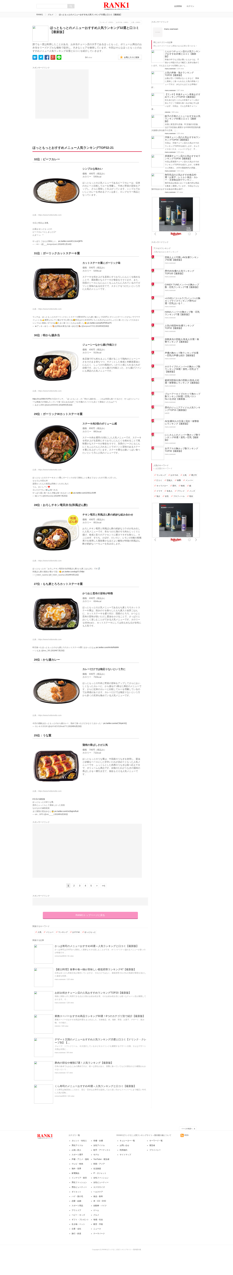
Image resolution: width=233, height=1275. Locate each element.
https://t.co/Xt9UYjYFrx (42, 399)
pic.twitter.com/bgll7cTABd (73, 572)
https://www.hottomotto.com (49, 215)
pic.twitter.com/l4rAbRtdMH (107, 647)
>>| (103, 885)
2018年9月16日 (65, 405)
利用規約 (123, 1150)
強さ (158, 496)
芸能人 (169, 480)
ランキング (63, 932)
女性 (167, 496)
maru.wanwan (60, 979)
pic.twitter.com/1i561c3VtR (84, 493)
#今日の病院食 (38, 799)
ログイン (190, 6)
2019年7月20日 (61, 496)
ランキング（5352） (106, 22)
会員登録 (178, 6)
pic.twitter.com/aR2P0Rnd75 (99, 323)
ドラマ (159, 491)
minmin (57, 1026)
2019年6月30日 (61, 814)
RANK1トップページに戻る (90, 915)
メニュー (50, 932)
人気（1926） (136, 22)
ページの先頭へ (187, 1129)
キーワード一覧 (156, 1141)
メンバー (189, 480)
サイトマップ (125, 1155)
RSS (186, 1135)
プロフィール (179, 496)
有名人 (169, 491)
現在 (191, 496)
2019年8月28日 (102, 326)
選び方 (194, 475)
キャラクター (162, 486)
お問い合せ (124, 1145)
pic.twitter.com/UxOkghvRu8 (66, 811)
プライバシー (155, 1150)
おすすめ (76, 932)
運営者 (152, 1145)
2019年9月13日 (72, 575)
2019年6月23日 (75, 726)
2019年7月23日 (58, 650)
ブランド (181, 491)
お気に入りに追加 (131, 57)
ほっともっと (90, 932)
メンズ (192, 491)
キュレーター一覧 (127, 1141)
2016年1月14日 (64, 244)
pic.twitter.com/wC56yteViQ (115, 723)
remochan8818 (60, 956)
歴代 (174, 486)
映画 (183, 486)
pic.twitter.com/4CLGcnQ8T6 (70, 241)
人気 (39, 932)
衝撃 (179, 480)
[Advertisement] (62, 94)
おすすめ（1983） (122, 22)
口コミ (159, 480)
